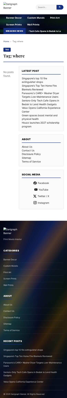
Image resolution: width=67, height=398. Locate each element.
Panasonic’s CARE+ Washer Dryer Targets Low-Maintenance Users (32, 364)
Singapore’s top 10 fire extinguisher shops (23, 350)
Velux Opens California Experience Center (23, 381)
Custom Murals (36, 17)
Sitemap (26, 157)
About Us (27, 146)
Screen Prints (14, 24)
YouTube (43, 189)
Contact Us (28, 150)
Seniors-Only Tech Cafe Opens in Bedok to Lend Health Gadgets (30, 374)
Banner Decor (14, 17)
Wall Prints (33, 24)
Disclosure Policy (31, 154)
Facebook (43, 183)
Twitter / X (43, 196)
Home (6, 41)
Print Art (55, 17)
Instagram (43, 202)
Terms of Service (31, 161)
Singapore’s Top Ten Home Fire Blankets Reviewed (27, 356)
